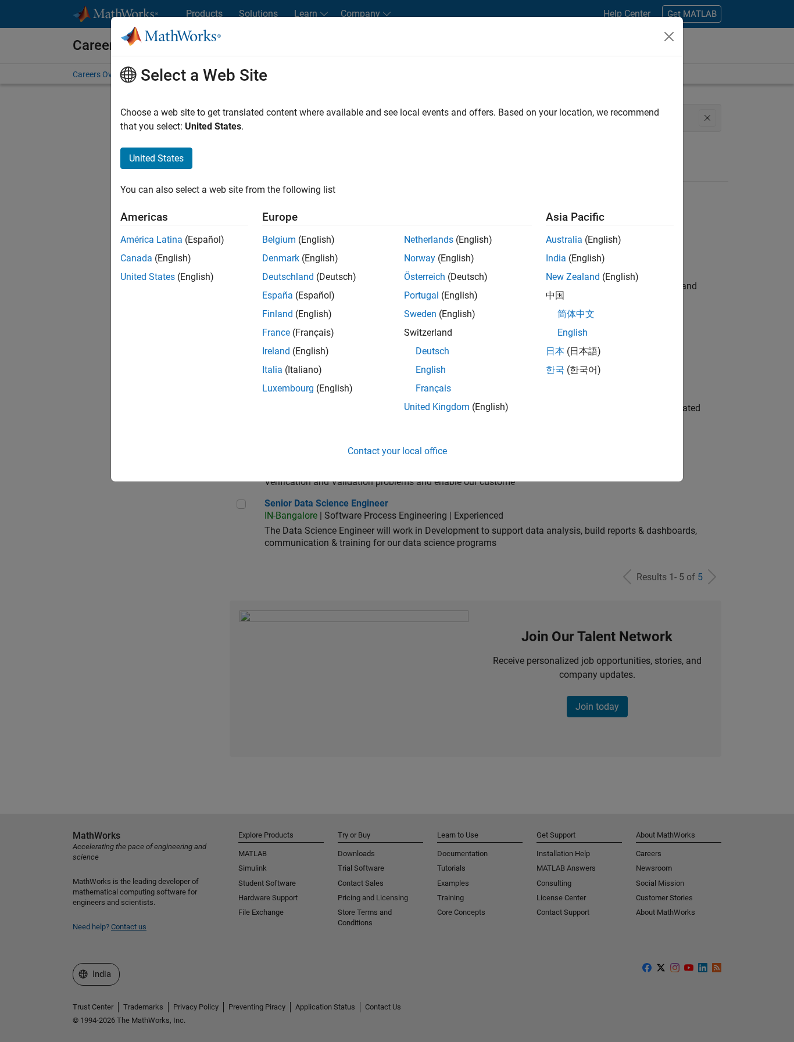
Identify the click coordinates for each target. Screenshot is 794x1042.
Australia (564, 239)
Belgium (279, 239)
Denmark (280, 258)
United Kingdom (437, 406)
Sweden (420, 313)
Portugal (421, 295)
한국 (555, 369)
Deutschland (288, 276)
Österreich (424, 276)
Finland (277, 313)
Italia (272, 369)
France (276, 332)
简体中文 (576, 313)
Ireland (276, 351)
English (431, 369)
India (556, 258)
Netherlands (428, 239)
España (277, 295)
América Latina (151, 239)
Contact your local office (397, 451)
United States (147, 276)
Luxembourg (288, 388)
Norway (419, 258)
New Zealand (573, 276)
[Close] (669, 36)
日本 (555, 351)
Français (433, 388)
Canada (136, 258)
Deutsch (432, 351)
